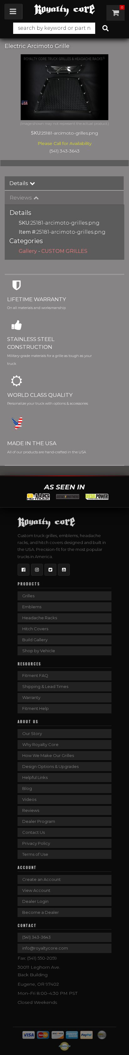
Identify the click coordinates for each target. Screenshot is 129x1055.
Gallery (28, 251)
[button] (64, 28)
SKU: (36, 133)
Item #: (27, 232)
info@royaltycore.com (45, 948)
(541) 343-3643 (36, 937)
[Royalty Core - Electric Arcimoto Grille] (64, 87)
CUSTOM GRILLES (64, 251)
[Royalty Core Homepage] (64, 10)
